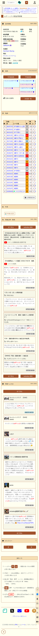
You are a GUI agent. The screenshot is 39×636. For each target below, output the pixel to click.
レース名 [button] (16, 123)
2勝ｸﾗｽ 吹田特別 (18, 156)
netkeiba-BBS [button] (28, 227)
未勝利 (15, 173)
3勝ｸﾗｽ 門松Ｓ (18, 138)
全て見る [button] (11, 227)
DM (16, 624)
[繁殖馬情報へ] (17, 81)
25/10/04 (10, 144)
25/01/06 (10, 165)
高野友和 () (7, 45)
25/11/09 (10, 141)
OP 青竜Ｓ (16, 170)
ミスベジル (7, 88)
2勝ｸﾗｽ (15, 159)
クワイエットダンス (26, 92)
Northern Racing (8, 51)
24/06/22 (10, 168)
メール (23, 624)
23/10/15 (10, 188)
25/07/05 (9, 150)
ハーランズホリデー (26, 81)
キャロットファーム (9, 56)
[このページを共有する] (3, 632)
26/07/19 (10, 126)
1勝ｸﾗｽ (15, 165)
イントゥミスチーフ (10, 81)
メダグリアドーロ (25, 88)
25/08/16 (10, 147)
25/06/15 (10, 153)
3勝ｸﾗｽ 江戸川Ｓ (18, 135)
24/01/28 (10, 176)
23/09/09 (9, 191)
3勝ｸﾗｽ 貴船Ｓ (18, 141)
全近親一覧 (28, 99)
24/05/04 (9, 170)
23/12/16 (9, 182)
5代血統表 (11, 77)
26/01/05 (10, 138)
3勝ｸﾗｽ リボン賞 (18, 153)
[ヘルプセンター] (34, 611)
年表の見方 (10, 213)
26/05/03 (9, 129)
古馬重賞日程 (30, 197)
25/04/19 (10, 156)
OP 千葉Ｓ (16, 132)
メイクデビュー (20, 191)
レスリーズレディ (25, 84)
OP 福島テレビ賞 (19, 126)
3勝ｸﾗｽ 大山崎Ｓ (18, 144)
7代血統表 (28, 77)
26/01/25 (10, 135)
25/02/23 (10, 162)
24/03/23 (9, 173)
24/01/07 (10, 179)
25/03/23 (9, 159)
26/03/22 (10, 132)
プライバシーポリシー (19, 616)
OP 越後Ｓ (16, 129)
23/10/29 (10, 185)
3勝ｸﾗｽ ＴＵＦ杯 (18, 150)
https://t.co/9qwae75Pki (25, 523)
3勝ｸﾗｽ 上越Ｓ (18, 147)
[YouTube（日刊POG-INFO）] (26, 610)
